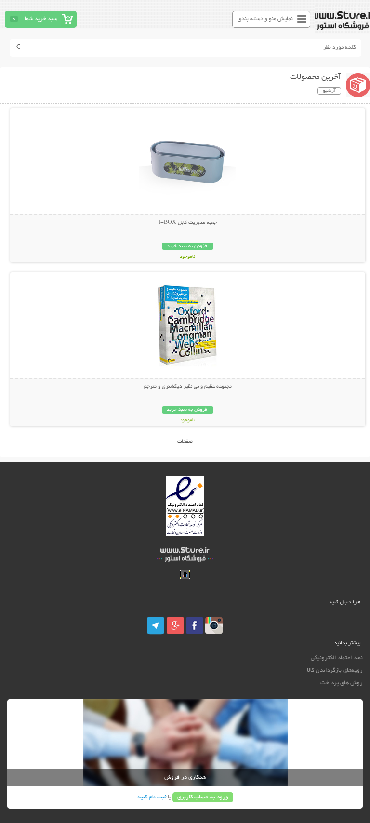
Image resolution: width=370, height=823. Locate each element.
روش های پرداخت (341, 683)
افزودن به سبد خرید (188, 246)
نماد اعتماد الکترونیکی (336, 658)
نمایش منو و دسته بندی (265, 19)
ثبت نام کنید (151, 797)
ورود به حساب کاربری (202, 797)
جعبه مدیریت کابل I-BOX (188, 223)
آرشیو (329, 91)
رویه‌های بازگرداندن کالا (334, 670)
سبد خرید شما (41, 19)
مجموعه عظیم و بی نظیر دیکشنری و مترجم (188, 387)
